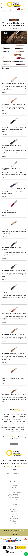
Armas (14, 490)
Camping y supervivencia (14, 492)
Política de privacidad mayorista (14, 473)
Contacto (14, 479)
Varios (14, 525)
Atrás (14, 444)
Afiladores (14, 485)
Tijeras (14, 523)
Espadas (14, 502)
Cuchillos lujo (14, 499)
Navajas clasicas (14, 518)
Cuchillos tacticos (14, 501)
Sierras (14, 521)
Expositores (14, 504)
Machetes (14, 511)
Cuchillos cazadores (14, 497)
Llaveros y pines (14, 509)
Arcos (14, 489)
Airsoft (14, 487)
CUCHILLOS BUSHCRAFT (17, 411)
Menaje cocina (14, 513)
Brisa (16, 409)
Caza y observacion (14, 494)
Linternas (14, 508)
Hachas (14, 506)
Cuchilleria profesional (14, 496)
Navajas (14, 516)
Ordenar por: (5, 71)
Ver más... (4, 92)
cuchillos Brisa (11, 437)
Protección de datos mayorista (14, 476)
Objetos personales (14, 520)
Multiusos (14, 514)
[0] (17, 9)
